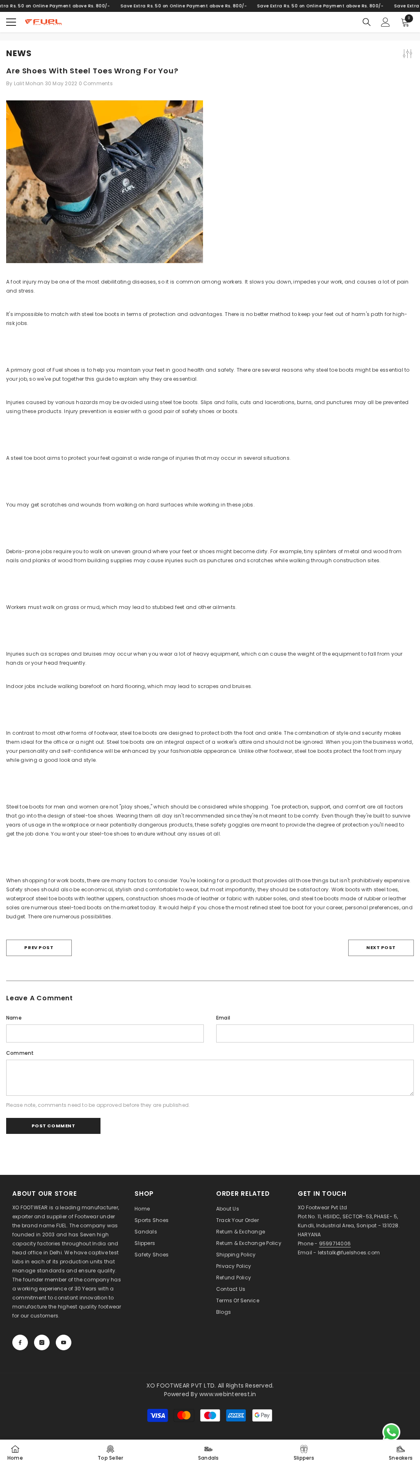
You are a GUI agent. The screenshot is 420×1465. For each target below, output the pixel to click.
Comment (20, 1052)
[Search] (367, 22)
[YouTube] (63, 1342)
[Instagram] (42, 1342)
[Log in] (385, 22)
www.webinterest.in (227, 1394)
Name (14, 1017)
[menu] (11, 22)
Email (223, 1017)
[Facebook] (20, 1342)
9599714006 (335, 1243)
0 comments (96, 83)
